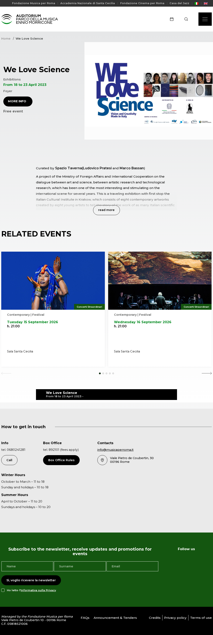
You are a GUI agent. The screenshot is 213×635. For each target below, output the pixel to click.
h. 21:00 (13, 326)
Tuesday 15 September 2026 (32, 322)
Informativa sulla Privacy (38, 590)
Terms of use (201, 618)
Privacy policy (175, 618)
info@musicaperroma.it (115, 450)
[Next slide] (207, 373)
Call (9, 460)
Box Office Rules (61, 460)
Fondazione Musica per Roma (33, 3)
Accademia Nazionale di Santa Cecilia (87, 3)
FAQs (85, 618)
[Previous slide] (6, 373)
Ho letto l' (31, 590)
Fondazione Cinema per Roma (142, 3)
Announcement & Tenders (115, 618)
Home (5, 38)
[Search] (187, 19)
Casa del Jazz (179, 3)
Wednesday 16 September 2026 (142, 322)
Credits (155, 618)
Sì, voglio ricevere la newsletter (31, 580)
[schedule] (173, 19)
